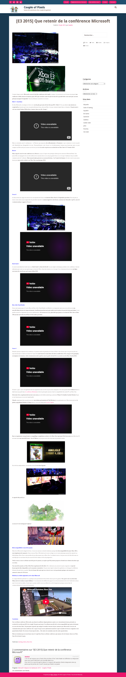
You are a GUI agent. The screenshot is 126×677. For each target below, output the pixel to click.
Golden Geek (87, 123)
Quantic (70, 25)
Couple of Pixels (34, 7)
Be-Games (86, 113)
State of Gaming (88, 107)
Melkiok (27, 656)
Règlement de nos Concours (78, 2)
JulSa (84, 126)
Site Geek (86, 132)
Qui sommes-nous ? (94, 2)
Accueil (66, 2)
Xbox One (29, 642)
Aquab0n (86, 110)
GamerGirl (86, 116)
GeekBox (85, 119)
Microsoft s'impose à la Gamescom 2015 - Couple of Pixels (34, 668)
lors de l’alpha (49, 402)
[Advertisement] (98, 63)
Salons (24, 642)
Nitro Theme (54, 674)
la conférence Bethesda (31, 392)
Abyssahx (86, 104)
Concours (112, 2)
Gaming (20, 642)
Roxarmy (85, 129)
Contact (105, 2)
